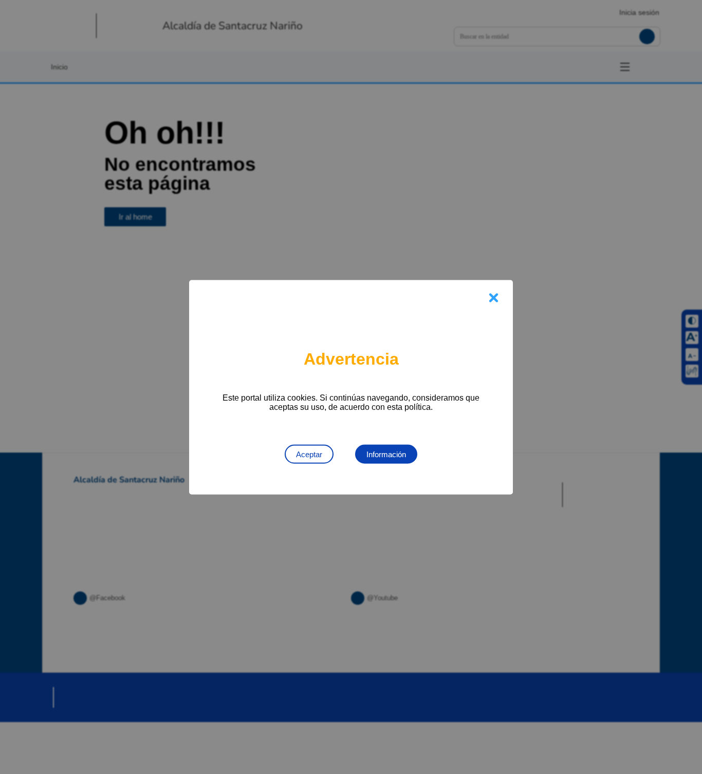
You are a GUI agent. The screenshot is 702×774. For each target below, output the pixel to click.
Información (386, 453)
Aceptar (309, 453)
